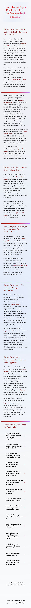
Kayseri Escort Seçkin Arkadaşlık (15, 603)
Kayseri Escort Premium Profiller (15, 600)
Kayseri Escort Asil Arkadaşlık (15, 585)
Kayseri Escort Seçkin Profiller (15, 583)
